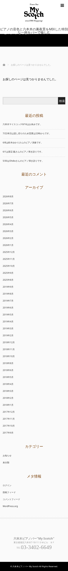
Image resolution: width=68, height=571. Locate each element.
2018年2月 (8, 397)
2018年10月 (9, 356)
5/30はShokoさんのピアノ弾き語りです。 (23, 160)
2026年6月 (8, 210)
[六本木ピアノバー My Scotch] (34, 25)
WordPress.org (10, 506)
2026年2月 (8, 238)
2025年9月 (8, 272)
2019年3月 (8, 328)
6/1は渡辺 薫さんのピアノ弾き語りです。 (23, 151)
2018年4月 (8, 384)
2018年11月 (9, 349)
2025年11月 (9, 259)
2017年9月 (8, 432)
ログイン (7, 485)
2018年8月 (8, 363)
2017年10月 (9, 425)
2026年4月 (8, 224)
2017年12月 (9, 411)
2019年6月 (8, 307)
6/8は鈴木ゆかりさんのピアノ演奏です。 (23, 142)
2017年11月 (9, 418)
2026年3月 (8, 231)
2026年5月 (8, 217)
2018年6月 (8, 370)
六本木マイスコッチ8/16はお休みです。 (22, 124)
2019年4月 (8, 321)
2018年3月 (8, 391)
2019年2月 (8, 335)
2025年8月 (8, 279)
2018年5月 (8, 377)
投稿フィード (9, 492)
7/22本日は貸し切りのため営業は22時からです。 (27, 133)
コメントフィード (11, 499)
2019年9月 (8, 286)
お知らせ (7, 455)
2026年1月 (8, 245)
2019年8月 (8, 293)
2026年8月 (8, 196)
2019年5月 (8, 314)
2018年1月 (8, 404)
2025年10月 (9, 265)
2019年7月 (8, 300)
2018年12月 (9, 342)
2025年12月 (9, 252)
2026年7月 (8, 203)
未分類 (6, 462)
